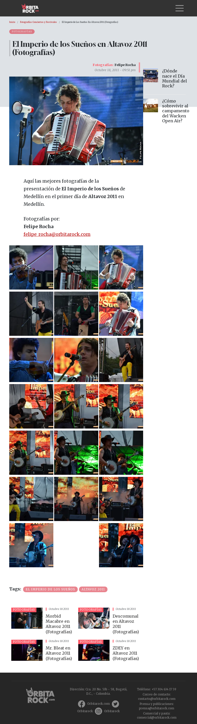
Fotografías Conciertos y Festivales (38, 22)
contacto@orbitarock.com (156, 699)
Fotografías (22, 31)
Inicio (12, 22)
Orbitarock (85, 711)
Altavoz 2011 (93, 589)
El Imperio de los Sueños (50, 589)
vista (42, 621)
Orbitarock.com (98, 704)
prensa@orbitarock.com (156, 708)
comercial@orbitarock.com (156, 717)
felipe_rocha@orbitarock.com (57, 234)
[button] (31, 267)
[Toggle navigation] (179, 8)
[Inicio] (32, 8)
